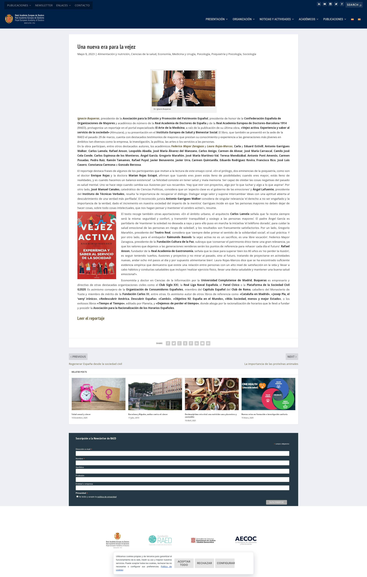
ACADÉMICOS (307, 19)
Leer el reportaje (91, 318)
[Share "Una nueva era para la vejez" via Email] (202, 343)
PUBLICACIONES (17, 5)
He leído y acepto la (98, 497)
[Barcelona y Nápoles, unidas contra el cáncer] (155, 394)
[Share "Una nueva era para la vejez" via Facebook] (168, 343)
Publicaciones (333, 19)
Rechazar (204, 563)
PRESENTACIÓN (215, 19)
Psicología (203, 54)
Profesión (80, 475)
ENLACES (62, 5)
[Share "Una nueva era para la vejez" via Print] (208, 343)
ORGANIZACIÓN (242, 19)
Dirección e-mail (84, 449)
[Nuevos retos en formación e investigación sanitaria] (268, 394)
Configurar (226, 563)
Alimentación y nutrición (114, 54)
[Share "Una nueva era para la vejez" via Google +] (179, 343)
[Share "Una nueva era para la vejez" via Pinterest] (191, 343)
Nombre (80, 458)
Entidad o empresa (84, 484)
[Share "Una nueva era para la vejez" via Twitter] (174, 343)
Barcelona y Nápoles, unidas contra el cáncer (148, 414)
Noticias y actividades (275, 19)
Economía (164, 54)
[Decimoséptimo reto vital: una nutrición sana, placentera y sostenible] (212, 394)
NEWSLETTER (44, 5)
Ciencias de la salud (143, 54)
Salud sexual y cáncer (81, 414)
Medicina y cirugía (184, 54)
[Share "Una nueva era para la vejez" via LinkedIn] (197, 343)
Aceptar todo (184, 563)
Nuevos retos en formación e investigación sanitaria (265, 414)
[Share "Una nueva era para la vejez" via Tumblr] (185, 343)
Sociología (249, 54)
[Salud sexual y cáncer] (98, 394)
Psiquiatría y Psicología (226, 54)
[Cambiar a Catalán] (359, 23)
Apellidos (80, 467)
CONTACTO (82, 5)
